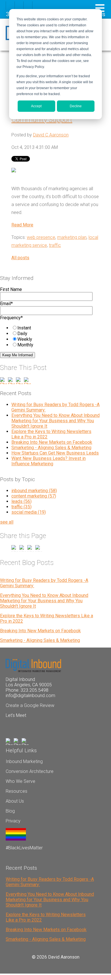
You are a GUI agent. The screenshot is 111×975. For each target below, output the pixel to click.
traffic (55, 245)
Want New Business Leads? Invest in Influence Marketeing (48, 461)
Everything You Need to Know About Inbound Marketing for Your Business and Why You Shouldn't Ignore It (55, 421)
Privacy (13, 821)
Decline (76, 106)
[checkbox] (48, 336)
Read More (22, 225)
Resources (16, 791)
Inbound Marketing (24, 761)
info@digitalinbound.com (30, 695)
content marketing (33, 496)
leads (21, 501)
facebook (10, 5)
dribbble (19, 5)
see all (6, 522)
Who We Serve (20, 781)
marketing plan (72, 237)
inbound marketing (34, 490)
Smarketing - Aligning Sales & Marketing (51, 447)
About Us (15, 801)
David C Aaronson (51, 135)
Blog (10, 811)
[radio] (54, 328)
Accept (36, 106)
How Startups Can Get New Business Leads (55, 453)
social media (28, 512)
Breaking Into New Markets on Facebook (51, 442)
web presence (41, 237)
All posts (20, 257)
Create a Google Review (30, 705)
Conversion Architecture (30, 771)
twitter (28, 5)
